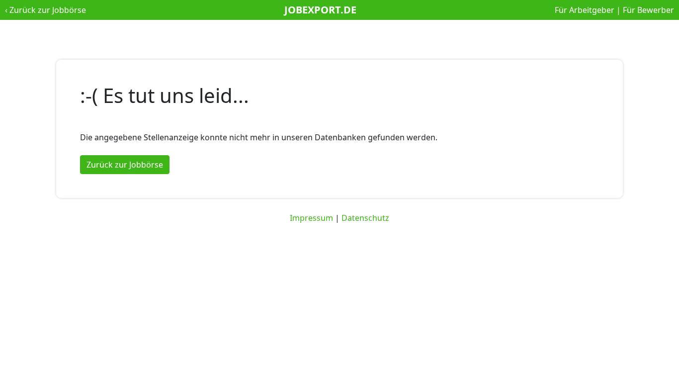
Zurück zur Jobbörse (47, 9)
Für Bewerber (648, 9)
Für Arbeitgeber (584, 9)
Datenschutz (365, 217)
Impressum (311, 217)
